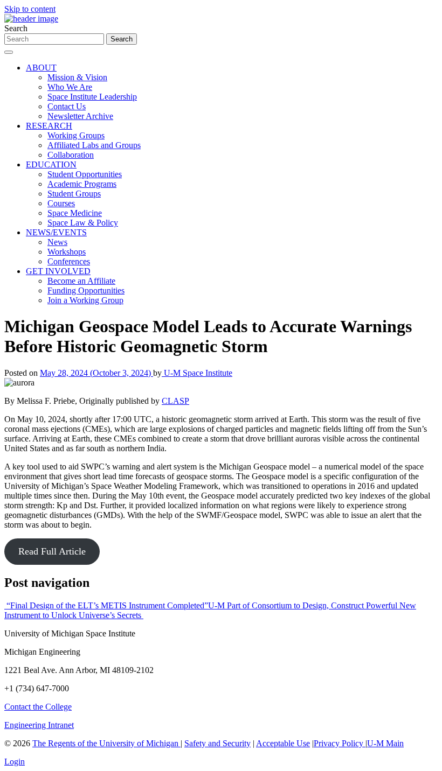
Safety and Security (217, 743)
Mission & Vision (77, 77)
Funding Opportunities (86, 290)
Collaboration (70, 154)
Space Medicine (74, 213)
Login (14, 761)
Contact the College (38, 706)
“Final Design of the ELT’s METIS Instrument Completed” (106, 605)
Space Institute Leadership (92, 96)
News (57, 242)
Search (15, 28)
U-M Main (385, 743)
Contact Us (66, 106)
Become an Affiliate (81, 280)
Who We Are (69, 87)
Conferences (68, 261)
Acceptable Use (283, 743)
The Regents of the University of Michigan (106, 743)
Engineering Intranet (39, 725)
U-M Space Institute (197, 372)
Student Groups (74, 193)
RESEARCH (49, 125)
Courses (61, 203)
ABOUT (41, 67)
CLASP (175, 400)
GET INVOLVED (58, 271)
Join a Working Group (85, 300)
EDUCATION (51, 164)
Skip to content (30, 8)
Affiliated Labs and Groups (94, 145)
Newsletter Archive (80, 116)
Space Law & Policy (82, 222)
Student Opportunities (84, 174)
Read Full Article (52, 551)
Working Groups (76, 135)
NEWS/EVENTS (56, 232)
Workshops (66, 251)
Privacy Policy (339, 743)
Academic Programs (81, 183)
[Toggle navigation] (8, 52)
